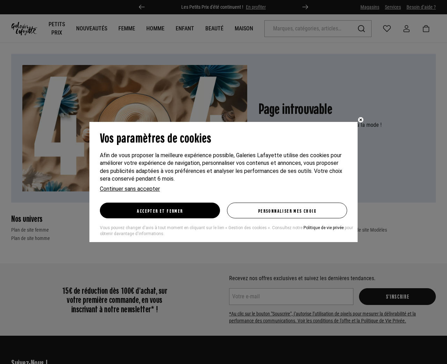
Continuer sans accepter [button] (130, 188)
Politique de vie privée (323, 227)
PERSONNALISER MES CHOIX (287, 211)
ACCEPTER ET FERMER (160, 211)
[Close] (361, 120)
